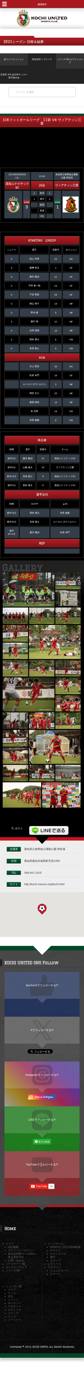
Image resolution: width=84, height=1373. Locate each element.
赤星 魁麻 (34, 420)
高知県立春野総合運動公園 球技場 (44, 849)
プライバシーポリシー (21, 1250)
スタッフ (55, 1260)
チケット (55, 1250)
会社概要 (13, 1246)
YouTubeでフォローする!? (42, 1164)
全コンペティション (14, 59)
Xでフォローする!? (42, 1030)
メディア (13, 1313)
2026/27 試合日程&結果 (65, 1246)
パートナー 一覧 (15, 1263)
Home (10, 1228)
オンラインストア (16, 1267)
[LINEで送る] (49, 827)
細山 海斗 (34, 303)
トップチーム (56, 1243)
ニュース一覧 (14, 1286)
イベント (13, 1299)
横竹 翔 (34, 321)
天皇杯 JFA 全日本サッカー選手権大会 (14, 76)
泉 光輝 (34, 411)
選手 (52, 1257)
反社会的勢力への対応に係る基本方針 (22, 1255)
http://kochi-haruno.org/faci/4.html (44, 884)
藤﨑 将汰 (34, 267)
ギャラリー (14, 1303)
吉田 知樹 (34, 330)
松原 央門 (34, 375)
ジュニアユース (59, 1270)
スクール (55, 1273)
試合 (10, 1296)
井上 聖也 (34, 366)
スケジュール (58, 1253)
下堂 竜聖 (34, 294)
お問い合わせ (16, 1260)
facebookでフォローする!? (42, 985)
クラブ (10, 1243)
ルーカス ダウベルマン (34, 384)
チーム (12, 1292)
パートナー (14, 1319)
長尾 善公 (34, 348)
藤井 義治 (34, 276)
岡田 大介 (34, 393)
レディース (54, 1263)
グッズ (12, 1316)
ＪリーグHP (13, 1270)
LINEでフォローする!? (42, 1119)
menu (42, 4)
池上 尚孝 (34, 258)
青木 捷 (34, 312)
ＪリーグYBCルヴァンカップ (70, 61)
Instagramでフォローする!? (42, 1074)
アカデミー (54, 1267)
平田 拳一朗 (34, 285)
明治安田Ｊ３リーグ (42, 59)
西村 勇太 (34, 339)
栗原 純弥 (34, 402)
